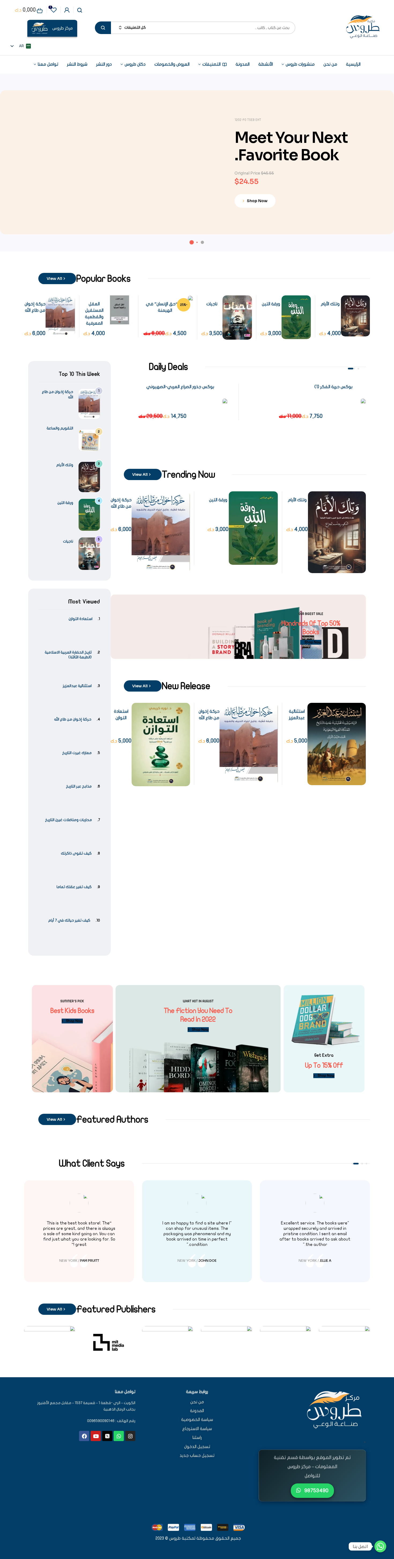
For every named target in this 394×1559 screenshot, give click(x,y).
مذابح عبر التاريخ (79, 786)
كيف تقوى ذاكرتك (76, 853)
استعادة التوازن (80, 619)
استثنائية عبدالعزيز (77, 686)
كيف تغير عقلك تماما (74, 887)
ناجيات (264, 304)
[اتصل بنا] (380, 1546)
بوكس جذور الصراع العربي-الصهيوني (180, 387)
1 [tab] (358, 368)
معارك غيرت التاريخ (77, 753)
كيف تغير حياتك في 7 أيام (69, 920)
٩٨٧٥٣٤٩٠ (316, 1490)
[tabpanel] (307, 402)
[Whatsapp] (119, 1436)
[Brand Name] (344, 1342)
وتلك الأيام (297, 500)
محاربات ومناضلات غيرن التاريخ (68, 820)
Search (103, 27)
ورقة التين (323, 304)
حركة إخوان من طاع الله (72, 719)
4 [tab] (352, 1163)
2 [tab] (354, 368)
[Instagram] (130, 1436)
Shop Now (255, 200)
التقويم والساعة (60, 428)
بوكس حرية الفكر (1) (333, 387)
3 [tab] (350, 368)
